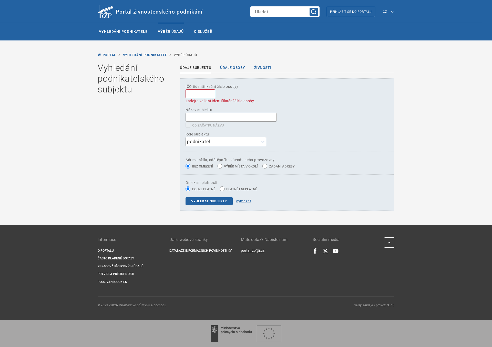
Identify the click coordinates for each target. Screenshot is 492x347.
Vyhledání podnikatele (123, 31)
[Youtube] (335, 252)
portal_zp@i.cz (252, 250)
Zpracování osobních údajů (121, 266)
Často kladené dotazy (116, 258)
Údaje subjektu (195, 68)
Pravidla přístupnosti (116, 274)
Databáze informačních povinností (198, 251)
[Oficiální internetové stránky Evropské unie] (269, 333)
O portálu (106, 251)
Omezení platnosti (201, 183)
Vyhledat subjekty (209, 201)
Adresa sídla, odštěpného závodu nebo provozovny (230, 160)
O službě (203, 31)
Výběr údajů (171, 31)
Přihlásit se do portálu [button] (351, 12)
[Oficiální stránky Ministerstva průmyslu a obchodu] (231, 333)
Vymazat (243, 201)
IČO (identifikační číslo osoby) (212, 87)
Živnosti (262, 68)
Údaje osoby (232, 68)
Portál (109, 55)
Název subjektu (199, 110)
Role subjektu (197, 134)
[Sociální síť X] (325, 252)
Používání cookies (112, 282)
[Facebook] (315, 252)
